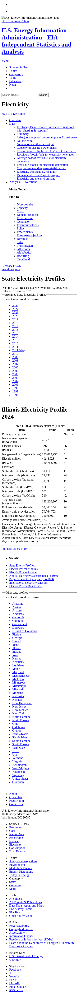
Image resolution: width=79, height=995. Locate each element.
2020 (15, 316)
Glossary (7, 265)
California (18, 617)
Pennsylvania (20, 734)
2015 (15, 333)
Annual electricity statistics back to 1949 (33, 575)
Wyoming (18, 775)
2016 (15, 329)
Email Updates (18, 986)
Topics (13, 70)
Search (43, 94)
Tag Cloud (23, 259)
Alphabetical (24, 252)
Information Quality (21, 936)
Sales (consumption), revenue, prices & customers (47, 137)
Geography (16, 74)
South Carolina (21, 740)
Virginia (17, 761)
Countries (15, 885)
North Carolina (21, 716)
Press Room (16, 800)
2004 (15, 374)
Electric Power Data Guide (25, 586)
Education (15, 81)
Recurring (23, 256)
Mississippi (19, 686)
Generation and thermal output (35, 144)
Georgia (17, 638)
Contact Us (16, 804)
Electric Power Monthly (23, 569)
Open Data (15, 797)
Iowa (15, 655)
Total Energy (17, 851)
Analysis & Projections (23, 182)
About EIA (16, 793)
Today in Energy (19, 875)
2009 (15, 357)
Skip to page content (14, 113)
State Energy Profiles (22, 565)
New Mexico (20, 710)
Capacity (22, 207)
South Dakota (20, 744)
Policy (21, 228)
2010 (15, 353)
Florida (16, 634)
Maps (12, 888)
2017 (15, 326)
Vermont (17, 758)
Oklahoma (18, 727)
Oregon (16, 730)
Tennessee (18, 747)
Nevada (17, 699)
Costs (20, 211)
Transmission (25, 245)
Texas (15, 751)
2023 (15, 305)
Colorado (18, 620)
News (12, 84)
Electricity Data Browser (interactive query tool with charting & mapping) (45, 128)
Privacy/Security (19, 925)
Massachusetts (21, 675)
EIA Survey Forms (20, 909)
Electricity (15, 844)
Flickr (12, 979)
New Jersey (19, 706)
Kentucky (18, 662)
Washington (19, 764)
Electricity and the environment (36, 178)
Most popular (25, 204)
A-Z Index (15, 898)
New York (18, 713)
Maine (16, 668)
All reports (23, 249)
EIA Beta (15, 912)
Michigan (18, 679)
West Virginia (20, 768)
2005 (15, 370)
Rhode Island (20, 737)
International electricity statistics (28, 582)
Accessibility (17, 932)
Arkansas (18, 613)
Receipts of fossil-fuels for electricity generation (45, 154)
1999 (15, 388)
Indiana (16, 651)
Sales (20, 242)
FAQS (17, 265)
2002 (15, 381)
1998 (15, 391)
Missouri (17, 689)
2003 (15, 377)
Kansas (16, 658)
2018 (15, 322)
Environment (25, 218)
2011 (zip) (18, 350)
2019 (15, 319)
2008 (15, 360)
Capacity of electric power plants (37, 147)
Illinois (16, 648)
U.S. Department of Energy (26, 956)
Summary (23, 134)
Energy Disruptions (21, 871)
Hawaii (16, 641)
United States (20, 778)
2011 (15, 346)
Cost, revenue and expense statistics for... (41, 168)
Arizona (17, 610)
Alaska (16, 607)
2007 (15, 364)
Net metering (25, 140)
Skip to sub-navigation (15, 21)
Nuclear (14, 841)
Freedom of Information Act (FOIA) (31, 939)
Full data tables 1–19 (14, 548)
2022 (15, 309)
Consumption (17, 848)
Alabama (17, 603)
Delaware (18, 627)
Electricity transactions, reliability (37, 171)
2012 (15, 343)
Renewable (16, 837)
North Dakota (20, 720)
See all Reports (11, 269)
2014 (15, 336)
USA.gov (15, 959)
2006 (15, 367)
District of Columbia (24, 631)
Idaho (15, 644)
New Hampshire (22, 703)
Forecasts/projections (29, 235)
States (12, 881)
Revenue (22, 238)
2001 (15, 384)
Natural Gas (16, 834)
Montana (17, 692)
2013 (15, 340)
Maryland (18, 672)
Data (12, 123)
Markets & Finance (20, 868)
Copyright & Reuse (21, 929)
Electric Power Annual (23, 572)
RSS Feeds (16, 990)
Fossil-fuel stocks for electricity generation (42, 164)
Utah (15, 754)
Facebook (15, 969)
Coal (12, 830)
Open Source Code (20, 915)
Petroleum (15, 827)
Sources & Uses (19, 67)
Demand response (28, 214)
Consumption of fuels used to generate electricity (46, 151)
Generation (23, 221)
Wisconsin (18, 771)
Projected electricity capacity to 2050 (31, 579)
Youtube (14, 976)
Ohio (15, 723)
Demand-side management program (38, 175)
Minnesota (18, 682)
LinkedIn (14, 983)
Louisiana (18, 665)
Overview (15, 120)
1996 (15, 394)
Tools (12, 77)
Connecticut (19, 624)
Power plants (25, 232)
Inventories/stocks (28, 225)
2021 (15, 312)
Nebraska (18, 696)
